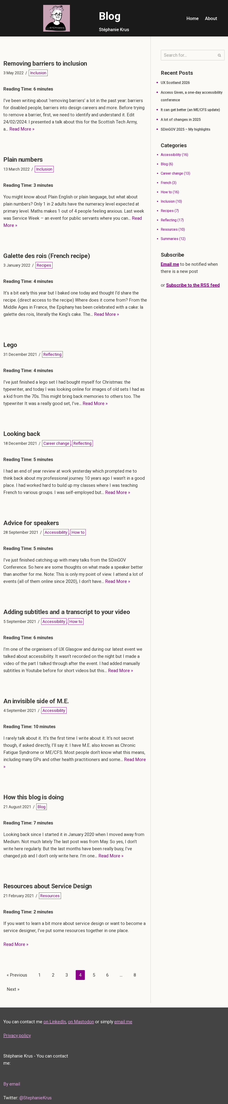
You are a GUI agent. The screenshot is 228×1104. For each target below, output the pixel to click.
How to (78, 532)
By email (11, 1084)
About (211, 18)
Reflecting (52, 354)
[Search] (220, 55)
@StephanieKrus (35, 1097)
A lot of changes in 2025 (181, 119)
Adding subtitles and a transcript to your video (66, 612)
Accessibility (56, 532)
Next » (13, 989)
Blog (41, 806)
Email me (170, 264)
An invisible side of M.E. (36, 701)
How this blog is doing (33, 797)
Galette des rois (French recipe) (46, 256)
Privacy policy (17, 1035)
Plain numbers (23, 159)
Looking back (21, 433)
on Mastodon (81, 1021)
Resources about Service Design (47, 886)
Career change (56, 443)
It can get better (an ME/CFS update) (190, 110)
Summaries (169, 239)
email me (123, 1021)
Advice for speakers (31, 523)
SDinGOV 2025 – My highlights (185, 129)
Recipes (44, 265)
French (166, 183)
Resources (50, 895)
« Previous (17, 975)
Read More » (21, 129)
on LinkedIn (54, 1021)
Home (193, 18)
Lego (10, 345)
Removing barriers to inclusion (45, 63)
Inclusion (38, 73)
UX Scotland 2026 (175, 83)
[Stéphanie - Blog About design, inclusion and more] (56, 18)
